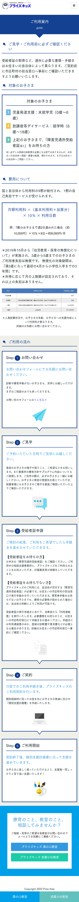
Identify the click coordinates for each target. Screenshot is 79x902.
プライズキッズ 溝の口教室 (39, 846)
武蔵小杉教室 (59, 896)
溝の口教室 (19, 896)
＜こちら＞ (40, 400)
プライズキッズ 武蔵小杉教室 (39, 857)
